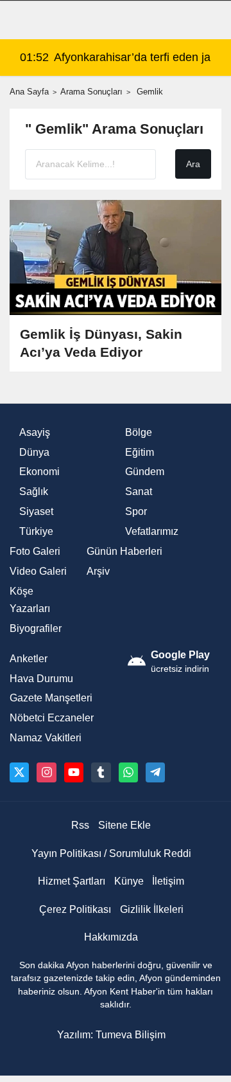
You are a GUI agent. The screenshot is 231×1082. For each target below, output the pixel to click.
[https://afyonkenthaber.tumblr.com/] (100, 772)
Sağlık (33, 491)
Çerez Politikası (75, 909)
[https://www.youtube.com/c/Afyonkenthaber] (73, 772)
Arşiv (98, 571)
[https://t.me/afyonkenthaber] (155, 772)
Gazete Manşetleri (51, 697)
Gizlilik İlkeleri (152, 909)
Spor (136, 511)
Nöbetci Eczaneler (52, 717)
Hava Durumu (41, 678)
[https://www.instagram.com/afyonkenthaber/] (46, 772)
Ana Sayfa (29, 91)
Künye (129, 881)
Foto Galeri (35, 551)
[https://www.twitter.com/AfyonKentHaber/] (19, 772)
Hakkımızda (111, 937)
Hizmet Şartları (71, 881)
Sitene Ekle (124, 825)
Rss (80, 825)
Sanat (138, 491)
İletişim (168, 881)
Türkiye (36, 531)
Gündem (144, 471)
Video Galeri (38, 571)
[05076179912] (128, 772)
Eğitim (139, 452)
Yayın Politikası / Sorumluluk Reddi (111, 853)
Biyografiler (36, 628)
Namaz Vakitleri (45, 737)
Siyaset (36, 511)
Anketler (28, 658)
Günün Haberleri (124, 551)
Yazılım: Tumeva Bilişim (111, 1034)
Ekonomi (39, 471)
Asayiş (34, 432)
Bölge (138, 432)
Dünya (34, 452)
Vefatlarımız (151, 531)
